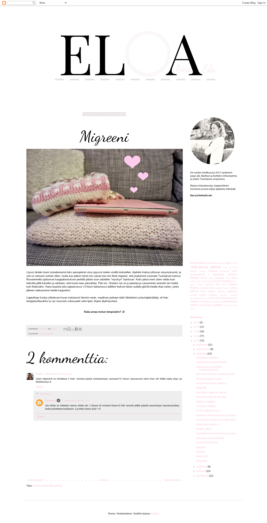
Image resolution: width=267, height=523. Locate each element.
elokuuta (201, 471)
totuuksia (216, 301)
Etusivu (104, 480)
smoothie (223, 295)
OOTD (194, 291)
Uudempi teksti (35, 480)
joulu (234, 271)
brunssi (234, 263)
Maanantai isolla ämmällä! (210, 438)
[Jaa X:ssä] (73, 329)
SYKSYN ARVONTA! (207, 442)
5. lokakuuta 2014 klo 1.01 (75, 400)
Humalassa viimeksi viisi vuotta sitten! (216, 419)
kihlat (211, 278)
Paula (39, 374)
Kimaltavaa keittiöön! (207, 357)
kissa (228, 278)
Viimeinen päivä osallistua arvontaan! (216, 415)
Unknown (50, 400)
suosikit (233, 295)
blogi (227, 263)
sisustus (213, 295)
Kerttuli (194, 277)
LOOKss (232, 284)
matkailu (204, 288)
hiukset (213, 270)
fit (230, 267)
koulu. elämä (196, 284)
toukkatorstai (229, 301)
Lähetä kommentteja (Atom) (47, 485)
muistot (218, 288)
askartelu (220, 263)
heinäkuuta (202, 475)
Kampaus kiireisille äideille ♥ (211, 383)
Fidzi (225, 267)
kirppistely (219, 278)
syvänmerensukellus (226, 298)
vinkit (235, 305)
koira (234, 278)
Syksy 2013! (202, 456)
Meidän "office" (204, 429)
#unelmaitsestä (198, 263)
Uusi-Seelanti (205, 305)
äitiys (192, 308)
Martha (194, 287)
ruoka (202, 294)
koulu (234, 281)
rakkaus (221, 291)
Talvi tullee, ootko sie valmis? (211, 392)
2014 (197, 340)
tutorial (193, 305)
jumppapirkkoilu (197, 274)
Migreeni (200, 447)
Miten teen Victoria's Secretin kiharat (215, 374)
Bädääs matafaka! (205, 401)
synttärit (211, 298)
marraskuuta (203, 349)
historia (202, 271)
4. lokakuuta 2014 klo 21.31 (58, 374)
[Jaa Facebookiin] (76, 329)
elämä (42, 333)
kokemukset (207, 281)
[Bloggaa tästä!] (69, 329)
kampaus (218, 274)
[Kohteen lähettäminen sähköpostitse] (65, 329)
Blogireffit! (201, 387)
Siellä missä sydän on (207, 424)
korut (215, 281)
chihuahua (199, 267)
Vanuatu (227, 305)
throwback (206, 301)
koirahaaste (195, 281)
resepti (193, 295)
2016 (197, 331)
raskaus (232, 291)
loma (224, 284)
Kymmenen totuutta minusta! (211, 397)
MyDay (226, 288)
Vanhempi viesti (172, 480)
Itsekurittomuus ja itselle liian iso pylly (216, 433)
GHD (235, 267)
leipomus (209, 284)
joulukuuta (202, 344)
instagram (224, 271)
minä (211, 288)
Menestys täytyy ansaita (208, 378)
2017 (197, 327)
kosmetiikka (225, 281)
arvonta (211, 263)
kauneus (232, 274)
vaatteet (50, 333)
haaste (193, 271)
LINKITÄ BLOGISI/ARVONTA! (211, 362)
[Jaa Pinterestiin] (80, 329)
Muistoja (200, 451)
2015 (197, 336)
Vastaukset (45, 393)
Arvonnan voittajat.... (207, 406)
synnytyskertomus (198, 298)
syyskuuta (202, 466)
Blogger (155, 513)
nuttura (233, 288)
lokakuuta (201, 353)
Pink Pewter (208, 291)
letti (218, 284)
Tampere (195, 301)
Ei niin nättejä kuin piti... (208, 410)
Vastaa (39, 386)
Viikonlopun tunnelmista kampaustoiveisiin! (209, 368)
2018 (197, 322)
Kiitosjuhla (201, 461)
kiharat (204, 278)
